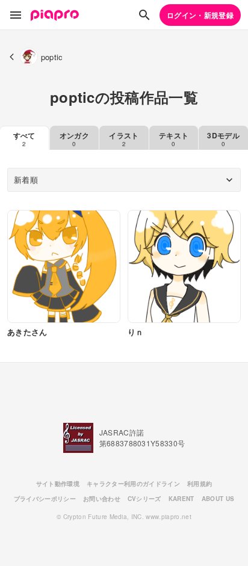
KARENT (181, 498)
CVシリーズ (144, 498)
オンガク (74, 139)
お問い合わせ (101, 498)
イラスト (123, 139)
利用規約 (199, 483)
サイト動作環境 (57, 483)
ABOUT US (218, 498)
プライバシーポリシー (45, 498)
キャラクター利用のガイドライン (133, 483)
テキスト (173, 139)
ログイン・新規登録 (200, 15)
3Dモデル (223, 139)
